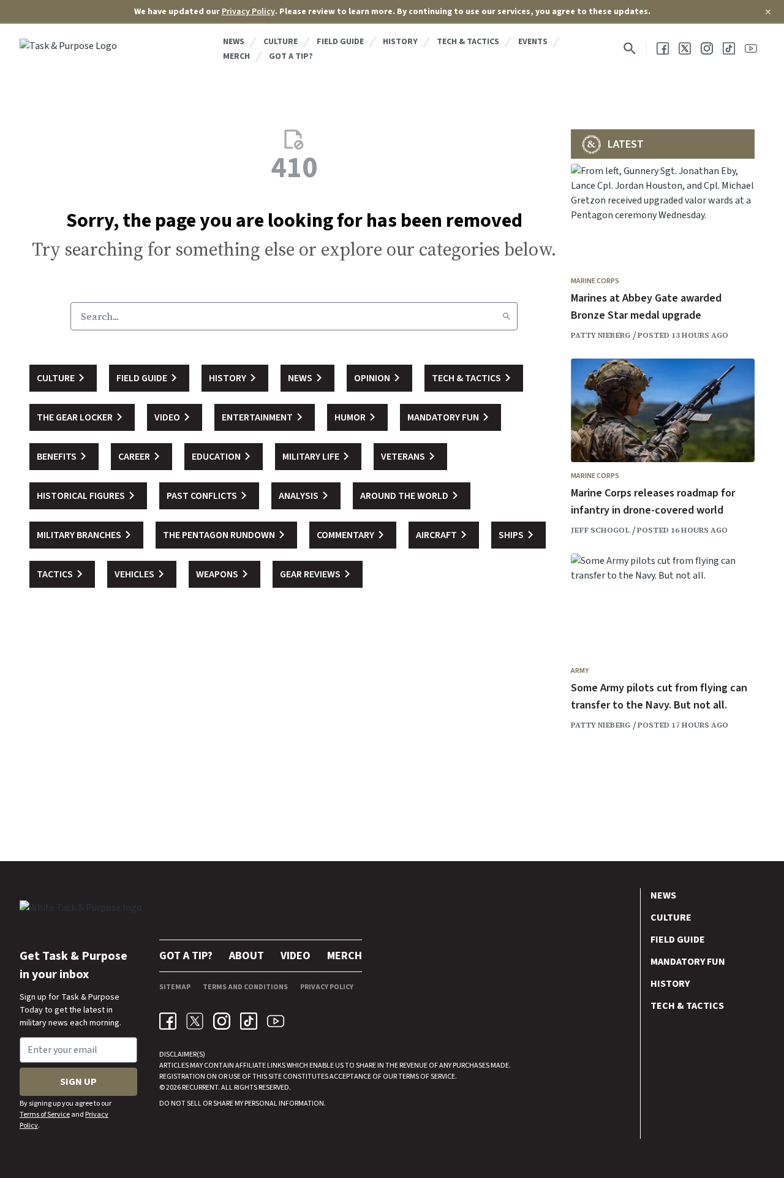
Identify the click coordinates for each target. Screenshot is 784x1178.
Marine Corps (595, 281)
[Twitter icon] (194, 1021)
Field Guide (340, 42)
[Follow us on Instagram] (707, 48)
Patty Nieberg (600, 335)
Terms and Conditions (245, 987)
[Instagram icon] (221, 1021)
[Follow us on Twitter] (685, 48)
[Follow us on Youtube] (751, 48)
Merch (236, 56)
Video (296, 955)
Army (580, 671)
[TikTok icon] (248, 1021)
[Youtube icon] (275, 1021)
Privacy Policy (248, 12)
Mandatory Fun (687, 961)
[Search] (506, 316)
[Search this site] (630, 48)
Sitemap (174, 987)
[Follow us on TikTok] (729, 48)
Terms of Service (45, 1114)
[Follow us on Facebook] (663, 48)
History (400, 42)
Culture (280, 42)
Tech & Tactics (468, 42)
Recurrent (199, 1087)
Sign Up (78, 1082)
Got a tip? (291, 56)
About (246, 955)
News (233, 42)
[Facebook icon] (167, 1021)
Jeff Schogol (600, 530)
